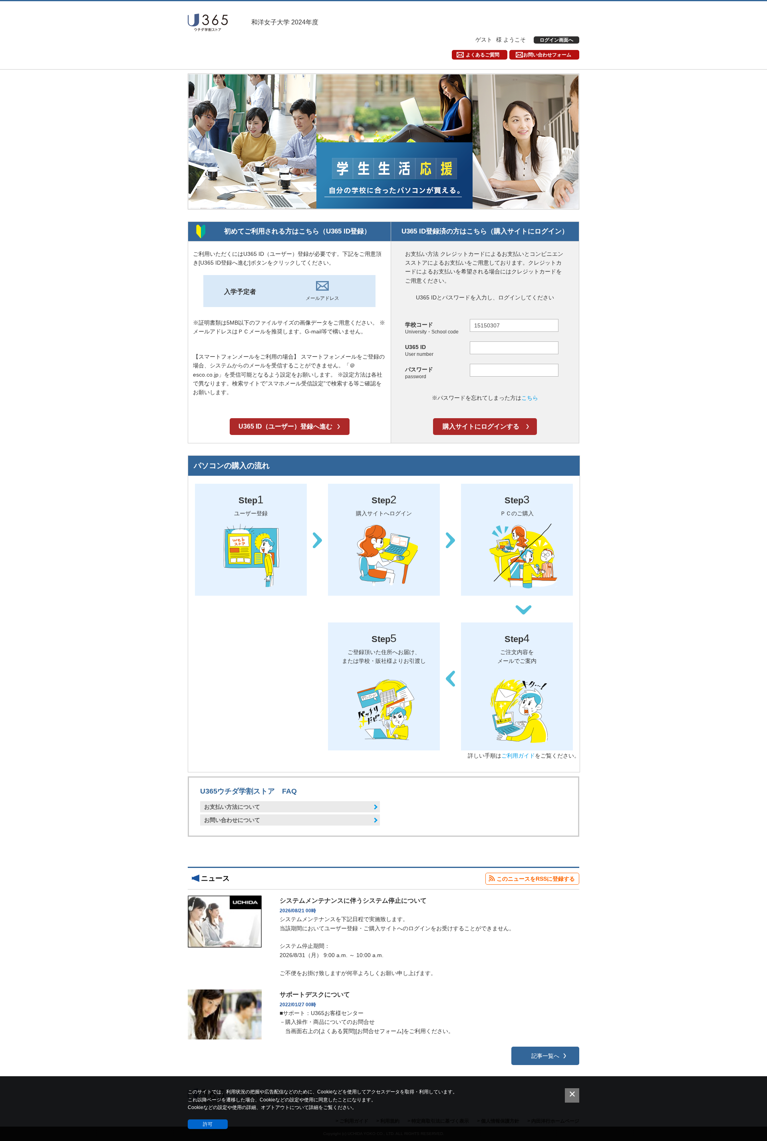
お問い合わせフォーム (547, 55)
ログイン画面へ (556, 40)
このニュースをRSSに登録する (536, 879)
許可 (208, 1124)
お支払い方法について (232, 807)
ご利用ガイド (518, 755)
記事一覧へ (545, 1056)
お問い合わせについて (232, 820)
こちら (529, 398)
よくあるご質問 (482, 55)
